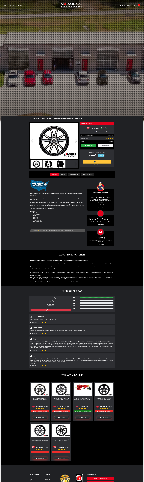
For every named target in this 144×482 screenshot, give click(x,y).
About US (47, 478)
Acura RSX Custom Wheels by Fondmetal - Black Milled (61, 439)
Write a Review (51, 310)
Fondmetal (110, 141)
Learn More (101, 155)
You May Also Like (74, 174)
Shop (6, 5)
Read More (100, 224)
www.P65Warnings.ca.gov (67, 230)
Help (122, 5)
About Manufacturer (87, 174)
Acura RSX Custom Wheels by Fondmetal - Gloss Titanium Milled (40, 439)
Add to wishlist (105, 145)
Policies (46, 481)
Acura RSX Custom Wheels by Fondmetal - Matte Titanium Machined (40, 399)
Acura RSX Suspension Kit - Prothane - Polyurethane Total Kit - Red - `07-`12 (82, 399)
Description (54, 174)
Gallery (21, 5)
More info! (110, 135)
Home (31, 478)
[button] (76, 140)
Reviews (63, 174)
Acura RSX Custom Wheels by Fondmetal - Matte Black (104, 398)
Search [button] (130, 5)
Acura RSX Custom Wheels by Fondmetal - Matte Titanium (61, 398)
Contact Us (47, 479)
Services (13, 5)
